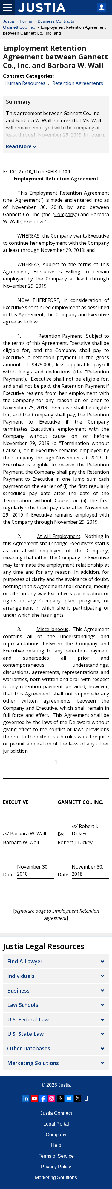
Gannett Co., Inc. (19, 27)
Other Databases (28, 1048)
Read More (19, 146)
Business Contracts (56, 21)
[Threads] (60, 1098)
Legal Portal (56, 1123)
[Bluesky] (69, 1098)
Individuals (21, 975)
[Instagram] (51, 1098)
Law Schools (22, 1004)
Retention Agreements (77, 83)
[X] (77, 1098)
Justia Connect (56, 1113)
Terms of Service (56, 1156)
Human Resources (24, 83)
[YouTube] (34, 1098)
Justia (8, 21)
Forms (26, 21)
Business (18, 990)
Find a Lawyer (24, 961)
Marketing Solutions (33, 1062)
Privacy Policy (56, 1166)
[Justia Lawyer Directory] (86, 1098)
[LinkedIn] (25, 1098)
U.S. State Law (25, 1033)
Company (56, 1134)
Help (56, 1145)
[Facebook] (43, 1098)
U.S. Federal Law (28, 1019)
